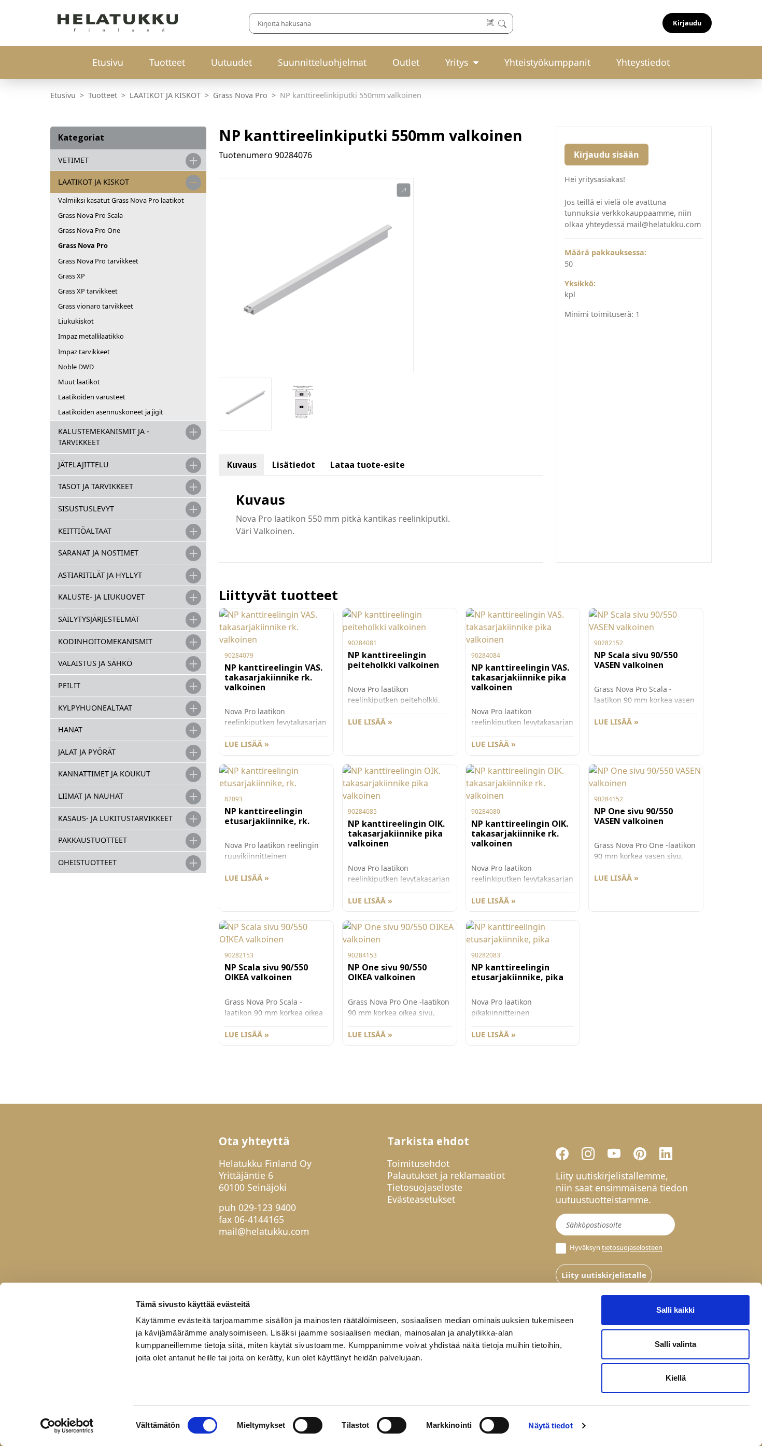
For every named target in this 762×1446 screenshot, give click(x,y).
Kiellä (676, 1377)
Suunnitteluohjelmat (322, 62)
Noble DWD (76, 366)
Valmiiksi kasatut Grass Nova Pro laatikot (121, 200)
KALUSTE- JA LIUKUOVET (101, 597)
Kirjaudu (687, 22)
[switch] (307, 1425)
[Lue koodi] (491, 23)
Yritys (456, 62)
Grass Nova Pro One (89, 230)
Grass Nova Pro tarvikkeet (98, 261)
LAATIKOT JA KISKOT (165, 95)
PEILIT (69, 685)
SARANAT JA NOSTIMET (98, 553)
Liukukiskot (76, 321)
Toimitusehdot (418, 1163)
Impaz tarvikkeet (84, 351)
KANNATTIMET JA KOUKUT (104, 773)
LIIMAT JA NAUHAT (90, 796)
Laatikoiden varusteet (91, 396)
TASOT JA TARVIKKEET (95, 486)
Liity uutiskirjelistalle (603, 1275)
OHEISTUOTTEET (87, 862)
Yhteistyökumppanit (547, 62)
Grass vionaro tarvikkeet (95, 306)
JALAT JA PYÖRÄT (87, 752)
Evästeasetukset (421, 1199)
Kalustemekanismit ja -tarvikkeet (103, 437)
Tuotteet (167, 62)
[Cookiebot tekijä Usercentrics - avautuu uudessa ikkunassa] (67, 1426)
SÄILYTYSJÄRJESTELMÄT (98, 619)
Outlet (405, 62)
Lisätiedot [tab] (293, 464)
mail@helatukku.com (264, 1231)
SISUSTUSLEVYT (86, 508)
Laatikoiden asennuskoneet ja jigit (110, 411)
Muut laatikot (79, 381)
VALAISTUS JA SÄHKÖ (95, 663)
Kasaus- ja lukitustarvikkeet (115, 818)
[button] (403, 190)
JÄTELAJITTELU (83, 464)
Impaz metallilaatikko (91, 336)
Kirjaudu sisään (606, 154)
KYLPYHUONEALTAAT (95, 708)
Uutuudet (231, 62)
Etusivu (107, 62)
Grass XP (71, 276)
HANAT (70, 729)
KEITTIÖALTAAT (84, 531)
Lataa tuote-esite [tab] (367, 464)
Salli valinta (675, 1344)
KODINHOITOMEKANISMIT (105, 641)
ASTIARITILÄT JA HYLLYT (100, 575)
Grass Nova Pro (240, 95)
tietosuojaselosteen (632, 1248)
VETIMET (73, 160)
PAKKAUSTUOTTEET (92, 840)
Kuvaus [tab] (242, 464)
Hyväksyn (615, 1247)
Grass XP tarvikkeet (88, 291)
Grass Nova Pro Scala (90, 215)
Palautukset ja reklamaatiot (446, 1175)
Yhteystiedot (643, 62)
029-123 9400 (267, 1207)
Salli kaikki (675, 1309)
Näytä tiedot (550, 1425)
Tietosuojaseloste (424, 1187)
